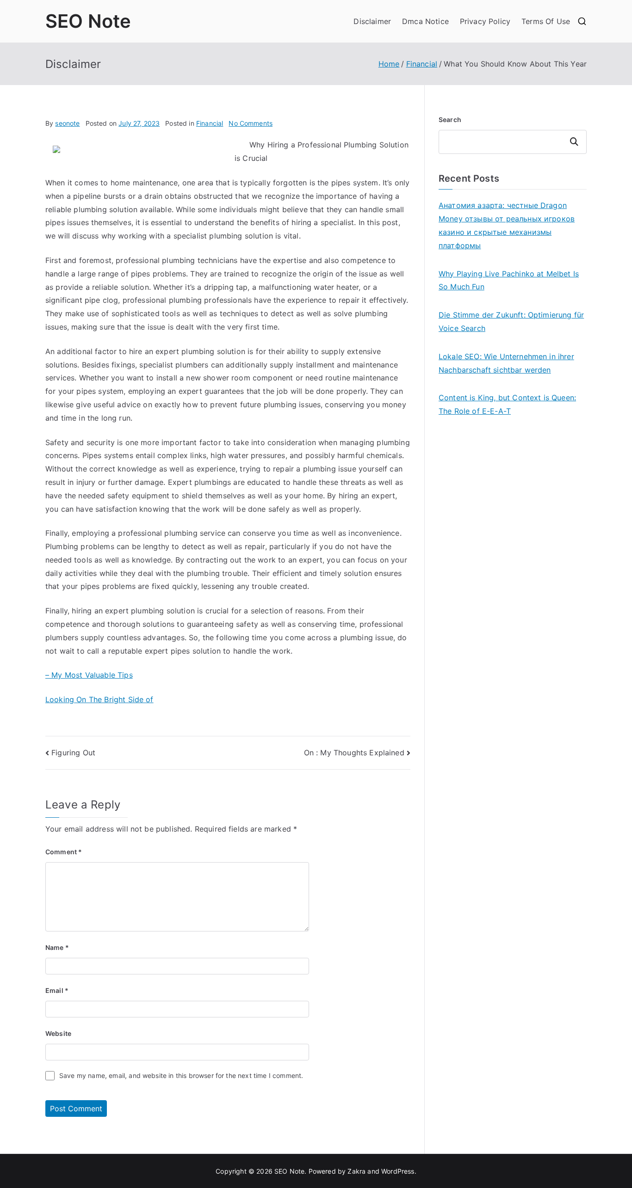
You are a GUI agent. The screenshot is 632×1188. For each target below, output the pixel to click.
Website (58, 1033)
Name (57, 947)
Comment (63, 852)
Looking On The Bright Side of (99, 699)
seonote (67, 123)
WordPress (397, 1171)
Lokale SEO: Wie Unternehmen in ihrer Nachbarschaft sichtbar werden (506, 363)
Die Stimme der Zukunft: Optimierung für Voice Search (511, 321)
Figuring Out (73, 752)
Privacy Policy (485, 21)
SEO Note (88, 21)
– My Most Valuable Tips (89, 675)
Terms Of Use (545, 21)
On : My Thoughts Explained (354, 752)
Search (450, 119)
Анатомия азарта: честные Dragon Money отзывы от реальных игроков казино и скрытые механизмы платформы (507, 225)
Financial (209, 123)
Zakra (356, 1171)
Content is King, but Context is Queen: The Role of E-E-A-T (507, 404)
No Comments (251, 123)
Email (56, 990)
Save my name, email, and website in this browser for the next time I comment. (181, 1075)
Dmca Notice (425, 21)
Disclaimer (372, 21)
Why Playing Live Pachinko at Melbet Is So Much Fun (509, 280)
